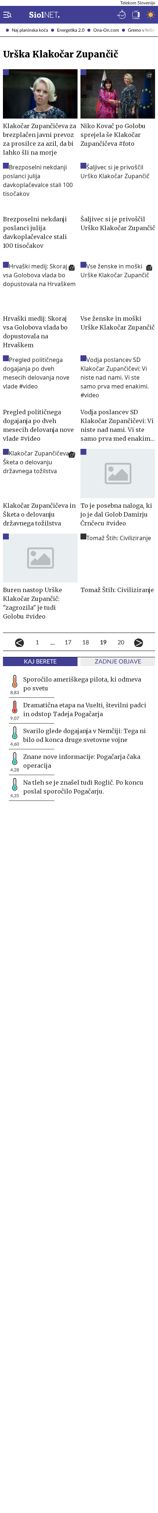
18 (85, 642)
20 (121, 642)
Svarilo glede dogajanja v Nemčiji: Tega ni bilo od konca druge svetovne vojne (84, 735)
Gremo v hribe (141, 30)
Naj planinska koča (30, 30)
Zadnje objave (118, 662)
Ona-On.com (106, 30)
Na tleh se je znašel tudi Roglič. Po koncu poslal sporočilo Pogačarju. (83, 787)
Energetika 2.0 (71, 30)
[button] (6, 15)
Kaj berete (40, 662)
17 (68, 642)
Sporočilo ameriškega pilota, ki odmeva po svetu (82, 684)
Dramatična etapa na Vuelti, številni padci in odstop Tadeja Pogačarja (84, 709)
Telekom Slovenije (137, 3)
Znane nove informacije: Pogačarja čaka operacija (81, 761)
